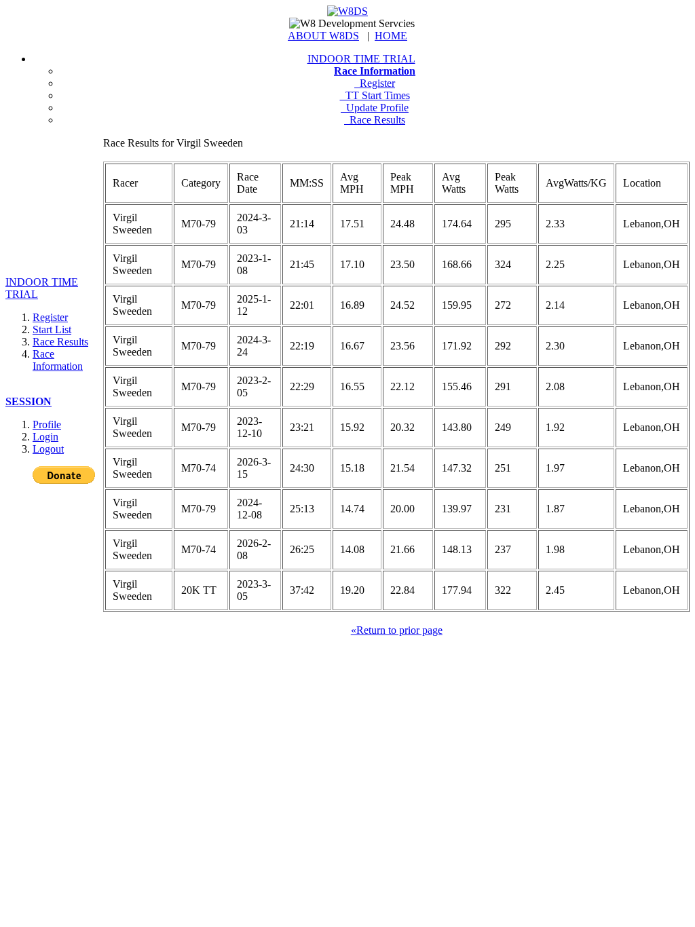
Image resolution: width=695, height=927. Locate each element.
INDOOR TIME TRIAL (361, 58)
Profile (47, 424)
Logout (48, 449)
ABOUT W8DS (323, 35)
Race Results (374, 120)
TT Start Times (375, 95)
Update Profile (375, 107)
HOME (391, 35)
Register (374, 83)
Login (45, 436)
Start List (52, 329)
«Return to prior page (397, 630)
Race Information (58, 360)
